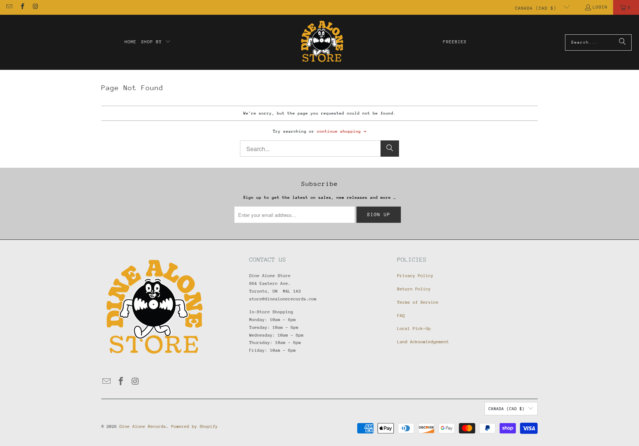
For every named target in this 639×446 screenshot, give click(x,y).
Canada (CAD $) (537, 8)
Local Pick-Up (414, 328)
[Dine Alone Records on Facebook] (21, 7)
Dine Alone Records (142, 426)
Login (600, 7)
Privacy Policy (415, 275)
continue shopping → (341, 131)
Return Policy (414, 289)
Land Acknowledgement (423, 341)
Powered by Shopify (194, 426)
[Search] (622, 42)
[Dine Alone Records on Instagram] (35, 7)
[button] (156, 42)
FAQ (401, 315)
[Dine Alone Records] (322, 42)
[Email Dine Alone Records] (9, 7)
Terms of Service (418, 302)
